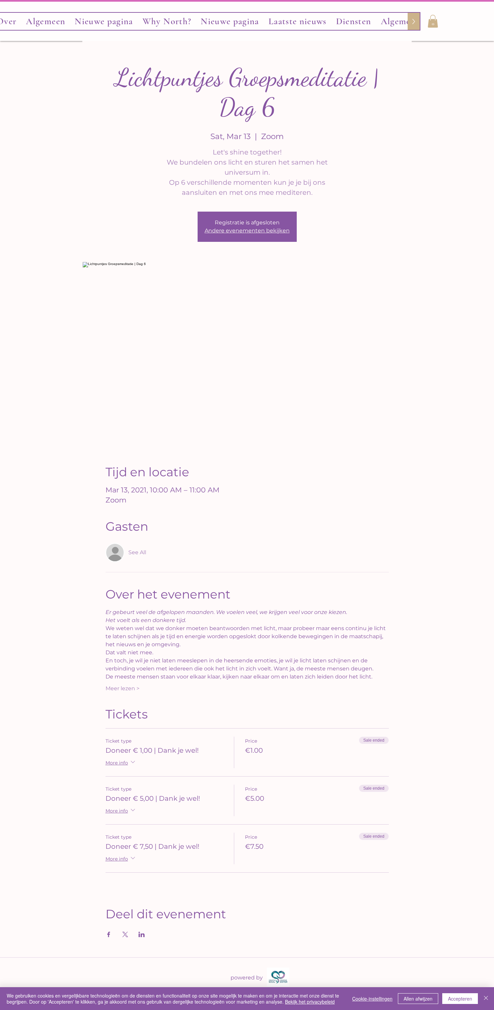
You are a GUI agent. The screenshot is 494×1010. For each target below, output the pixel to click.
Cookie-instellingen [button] (372, 998)
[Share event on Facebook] (109, 934)
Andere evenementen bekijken (247, 230)
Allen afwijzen (418, 998)
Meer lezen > (122, 688)
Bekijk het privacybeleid (310, 1001)
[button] (432, 21)
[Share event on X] (125, 934)
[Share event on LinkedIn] (141, 934)
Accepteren (460, 998)
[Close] (486, 999)
